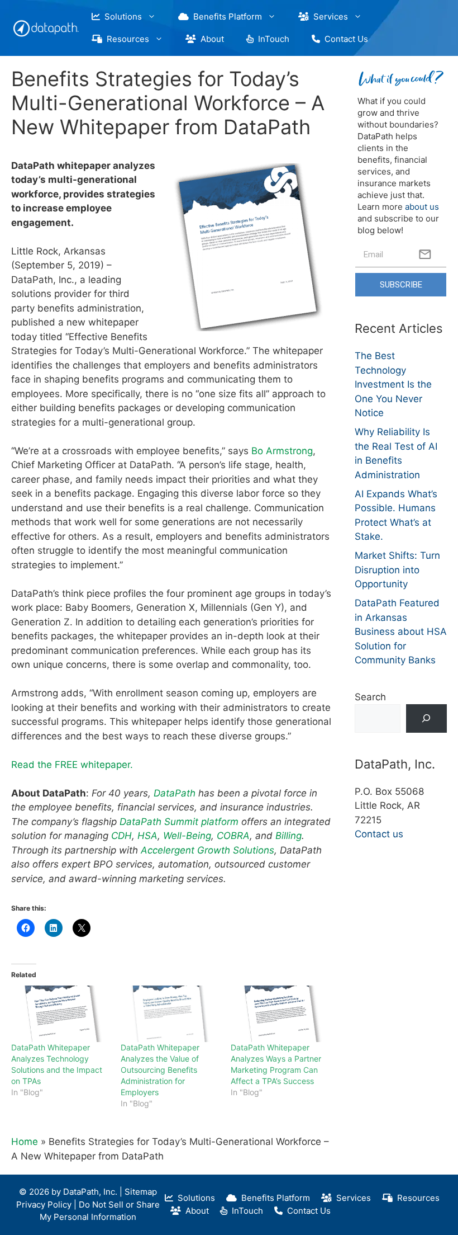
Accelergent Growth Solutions (207, 850)
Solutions (121, 16)
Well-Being (187, 835)
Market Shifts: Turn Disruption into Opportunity (397, 570)
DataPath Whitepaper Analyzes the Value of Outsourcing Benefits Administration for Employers (160, 1070)
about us (422, 206)
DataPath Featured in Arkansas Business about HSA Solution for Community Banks (401, 631)
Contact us (379, 834)
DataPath (176, 793)
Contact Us (344, 39)
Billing (288, 835)
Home (24, 1141)
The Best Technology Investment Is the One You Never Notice (393, 384)
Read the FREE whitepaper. (72, 764)
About (210, 39)
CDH (121, 835)
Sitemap (141, 1191)
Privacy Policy (43, 1204)
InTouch (271, 39)
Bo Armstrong (282, 450)
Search (370, 697)
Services (328, 16)
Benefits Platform (225, 16)
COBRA (233, 835)
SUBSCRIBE (401, 285)
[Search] (426, 718)
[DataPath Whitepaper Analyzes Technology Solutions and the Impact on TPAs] (60, 1014)
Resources (125, 39)
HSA (147, 835)
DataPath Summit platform (179, 821)
